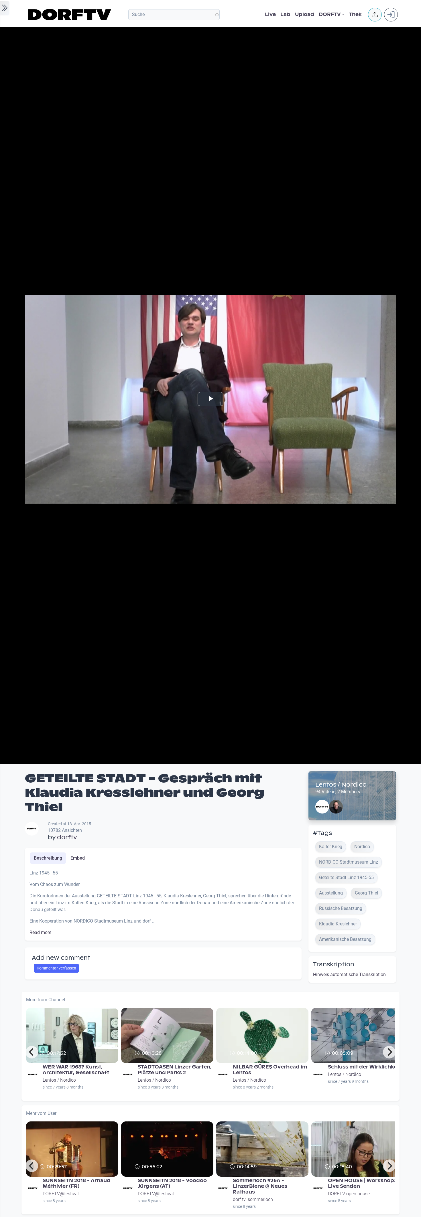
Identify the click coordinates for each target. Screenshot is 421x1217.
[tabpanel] (163, 903)
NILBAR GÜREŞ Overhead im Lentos (270, 1070)
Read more (40, 932)
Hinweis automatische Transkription (349, 974)
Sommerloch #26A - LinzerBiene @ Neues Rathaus (260, 1186)
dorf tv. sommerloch (253, 1199)
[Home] (70, 14)
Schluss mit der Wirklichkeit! (365, 1067)
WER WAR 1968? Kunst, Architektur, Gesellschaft (76, 1070)
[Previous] (31, 1052)
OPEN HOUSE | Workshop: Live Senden (362, 1183)
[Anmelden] (391, 14)
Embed (77, 858)
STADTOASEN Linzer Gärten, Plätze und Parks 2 (175, 1070)
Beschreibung (48, 858)
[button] (375, 14)
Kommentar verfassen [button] (56, 968)
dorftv (67, 837)
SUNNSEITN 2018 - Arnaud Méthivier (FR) (77, 1183)
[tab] (48, 858)
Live (270, 14)
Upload (304, 14)
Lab (285, 14)
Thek (355, 14)
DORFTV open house (349, 1193)
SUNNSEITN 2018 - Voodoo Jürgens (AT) (172, 1183)
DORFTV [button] (330, 14)
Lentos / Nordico (341, 784)
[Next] (389, 1052)
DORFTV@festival (61, 1193)
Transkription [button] (333, 964)
